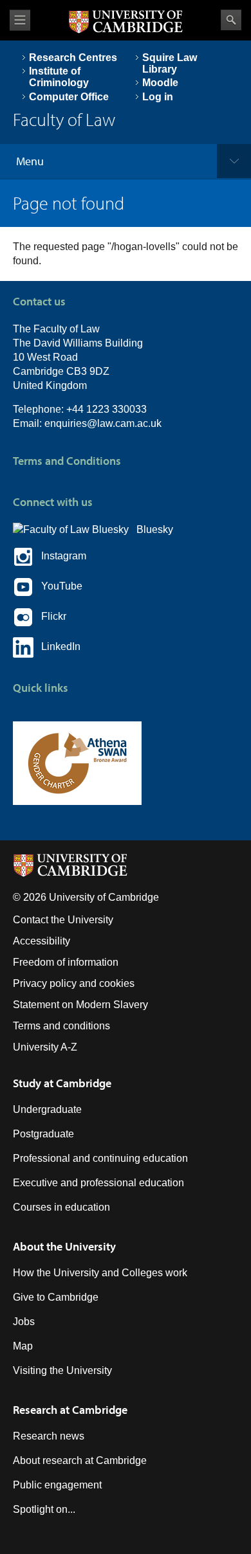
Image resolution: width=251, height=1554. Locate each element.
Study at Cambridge (62, 1083)
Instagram (59, 556)
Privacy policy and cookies (74, 983)
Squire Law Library (169, 63)
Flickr (49, 616)
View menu (20, 20)
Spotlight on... (44, 1509)
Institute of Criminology (59, 77)
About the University (64, 1246)
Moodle (160, 82)
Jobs (24, 1321)
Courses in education (61, 1207)
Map (23, 1346)
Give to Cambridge (55, 1297)
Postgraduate (43, 1133)
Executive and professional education (98, 1182)
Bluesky (151, 529)
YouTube (57, 586)
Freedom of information (65, 962)
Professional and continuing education (100, 1158)
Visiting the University (62, 1370)
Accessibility (41, 940)
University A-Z (45, 1047)
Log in (157, 96)
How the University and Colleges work (100, 1272)
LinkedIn (56, 647)
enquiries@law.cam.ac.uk (103, 423)
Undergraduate (47, 1109)
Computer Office (69, 96)
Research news (48, 1436)
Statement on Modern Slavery (80, 1004)
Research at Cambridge (70, 1409)
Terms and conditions (61, 1025)
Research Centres (73, 57)
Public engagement (57, 1484)
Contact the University (63, 919)
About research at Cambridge (80, 1460)
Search (231, 20)
